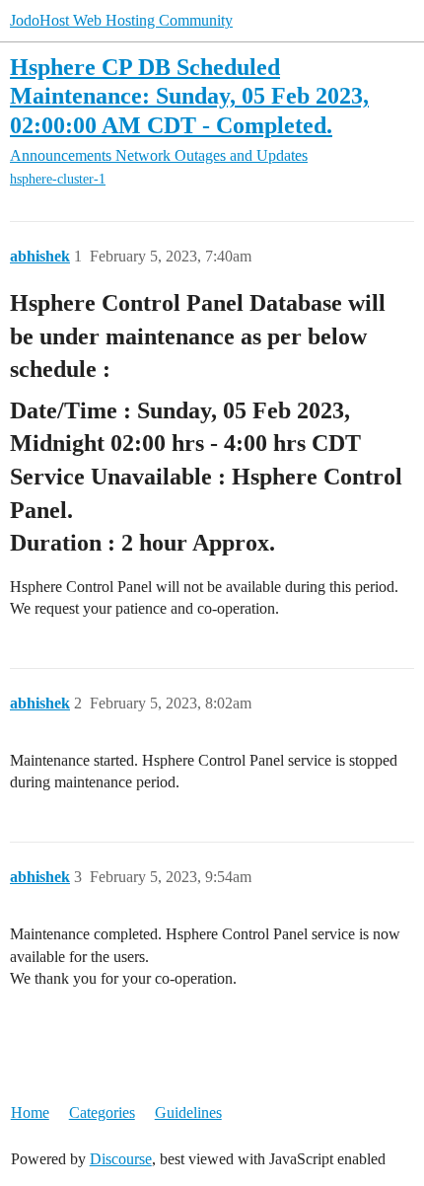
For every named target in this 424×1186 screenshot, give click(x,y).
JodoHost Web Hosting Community (121, 20)
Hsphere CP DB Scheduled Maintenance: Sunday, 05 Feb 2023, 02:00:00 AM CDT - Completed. (189, 95)
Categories (102, 1112)
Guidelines (188, 1112)
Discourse (121, 1158)
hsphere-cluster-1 (58, 179)
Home (30, 1112)
